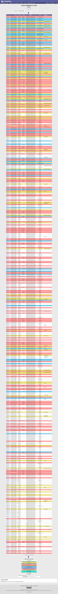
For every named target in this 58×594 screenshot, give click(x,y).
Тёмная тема (29, 587)
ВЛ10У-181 (7, 207)
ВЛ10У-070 (7, 90)
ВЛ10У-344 (8, 383)
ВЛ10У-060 (7, 79)
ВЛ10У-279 (7, 313)
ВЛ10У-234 (8, 264)
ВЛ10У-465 (8, 512)
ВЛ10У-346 (7, 385)
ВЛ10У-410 (8, 454)
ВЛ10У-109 (7, 130)
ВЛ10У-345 (8, 384)
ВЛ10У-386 (8, 428)
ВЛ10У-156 (7, 180)
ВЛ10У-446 (8, 491)
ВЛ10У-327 (8, 364)
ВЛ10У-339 (8, 377)
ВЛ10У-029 (8, 46)
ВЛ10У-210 (7, 238)
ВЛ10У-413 (8, 457)
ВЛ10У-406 (8, 449)
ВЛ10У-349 (8, 388)
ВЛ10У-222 (8, 251)
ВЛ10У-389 (8, 431)
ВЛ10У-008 (7, 23)
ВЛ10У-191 (8, 218)
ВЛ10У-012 (7, 27)
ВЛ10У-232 (7, 262)
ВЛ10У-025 (7, 41)
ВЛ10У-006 (8, 21)
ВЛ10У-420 (8, 464)
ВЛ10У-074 (7, 94)
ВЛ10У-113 (7, 134)
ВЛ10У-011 (8, 26)
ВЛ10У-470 (7, 517)
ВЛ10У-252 (8, 284)
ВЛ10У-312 (7, 348)
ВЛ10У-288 (8, 322)
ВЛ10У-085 (8, 106)
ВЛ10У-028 (7, 45)
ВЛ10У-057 (7, 76)
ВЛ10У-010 (7, 25)
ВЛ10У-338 (7, 376)
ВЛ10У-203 (7, 231)
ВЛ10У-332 (8, 370)
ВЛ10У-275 (8, 308)
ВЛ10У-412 (7, 456)
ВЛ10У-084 (8, 105)
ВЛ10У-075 (7, 95)
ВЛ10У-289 (8, 323)
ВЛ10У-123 (8, 145)
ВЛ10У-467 (8, 514)
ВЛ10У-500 (8, 549)
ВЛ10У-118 (8, 139)
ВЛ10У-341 (8, 379)
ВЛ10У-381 (8, 422)
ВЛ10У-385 (7, 427)
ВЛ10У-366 (8, 406)
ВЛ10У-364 (7, 404)
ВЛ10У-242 (7, 273)
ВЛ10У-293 (8, 328)
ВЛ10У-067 (7, 87)
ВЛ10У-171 (8, 196)
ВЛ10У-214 (7, 243)
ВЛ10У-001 (7, 16)
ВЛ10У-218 (7, 247)
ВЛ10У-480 (8, 528)
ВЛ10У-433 (8, 478)
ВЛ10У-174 (7, 200)
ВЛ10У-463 (8, 510)
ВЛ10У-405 (8, 448)
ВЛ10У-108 (7, 129)
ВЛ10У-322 (7, 359)
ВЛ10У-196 (8, 223)
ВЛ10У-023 (8, 39)
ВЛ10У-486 (8, 534)
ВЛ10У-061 (8, 80)
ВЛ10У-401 (8, 444)
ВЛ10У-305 (8, 341)
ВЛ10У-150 (7, 174)
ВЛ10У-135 (7, 158)
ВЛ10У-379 (7, 420)
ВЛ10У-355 (8, 394)
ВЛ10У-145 (7, 168)
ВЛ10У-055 (7, 74)
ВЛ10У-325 (8, 362)
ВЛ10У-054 (8, 73)
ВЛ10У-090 (7, 109)
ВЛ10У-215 (7, 244)
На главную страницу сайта (24, 585)
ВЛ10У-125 (7, 147)
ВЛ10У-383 (8, 425)
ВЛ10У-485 (8, 533)
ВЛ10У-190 (7, 217)
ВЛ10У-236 (8, 266)
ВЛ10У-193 (8, 220)
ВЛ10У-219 (8, 248)
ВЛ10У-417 (8, 461)
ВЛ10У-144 (8, 167)
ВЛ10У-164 (7, 189)
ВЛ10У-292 (7, 327)
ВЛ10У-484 (8, 532)
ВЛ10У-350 (8, 389)
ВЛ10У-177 (8, 203)
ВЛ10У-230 (8, 260)
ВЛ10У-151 (7, 175)
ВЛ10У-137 (7, 160)
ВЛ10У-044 (8, 62)
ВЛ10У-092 (7, 111)
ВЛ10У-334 (8, 372)
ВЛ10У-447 (8, 492)
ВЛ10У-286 (7, 320)
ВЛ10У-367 (7, 407)
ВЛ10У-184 (8, 210)
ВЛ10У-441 (7, 487)
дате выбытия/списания (40, 10)
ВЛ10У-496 (8, 545)
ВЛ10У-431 (8, 476)
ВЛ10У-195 (8, 222)
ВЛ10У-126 (7, 148)
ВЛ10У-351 (8, 390)
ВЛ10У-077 (8, 97)
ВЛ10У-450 (8, 496)
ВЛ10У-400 (8, 443)
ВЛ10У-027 (7, 44)
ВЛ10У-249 (7, 280)
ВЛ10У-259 (7, 291)
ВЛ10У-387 (8, 429)
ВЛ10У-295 (8, 330)
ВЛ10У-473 (8, 520)
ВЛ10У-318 (8, 355)
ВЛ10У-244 (8, 275)
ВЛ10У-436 (7, 482)
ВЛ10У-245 (7, 276)
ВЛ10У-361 (7, 401)
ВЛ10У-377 (8, 418)
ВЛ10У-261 (7, 293)
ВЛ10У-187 (8, 214)
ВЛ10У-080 (7, 101)
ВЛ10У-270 (8, 303)
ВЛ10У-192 (8, 219)
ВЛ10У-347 (7, 386)
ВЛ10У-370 (8, 411)
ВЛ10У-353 (8, 392)
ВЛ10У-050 (8, 68)
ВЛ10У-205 (8, 233)
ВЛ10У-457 (8, 503)
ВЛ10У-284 (7, 318)
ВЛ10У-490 (8, 539)
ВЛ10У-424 (8, 469)
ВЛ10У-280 (7, 314)
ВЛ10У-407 (8, 450)
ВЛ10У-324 (7, 361)
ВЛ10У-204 (7, 232)
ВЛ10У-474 (8, 521)
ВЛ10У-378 (7, 419)
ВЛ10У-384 (7, 426)
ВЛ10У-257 (8, 289)
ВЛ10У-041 (7, 59)
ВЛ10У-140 (7, 163)
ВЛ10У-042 (7, 60)
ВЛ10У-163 (8, 188)
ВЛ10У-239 (8, 270)
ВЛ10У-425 (7, 470)
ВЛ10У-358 (7, 398)
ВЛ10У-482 (8, 530)
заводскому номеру (28, 10)
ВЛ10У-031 (7, 48)
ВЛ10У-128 (7, 150)
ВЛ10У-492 (7, 541)
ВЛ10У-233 (8, 263)
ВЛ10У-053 (8, 72)
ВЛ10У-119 (7, 140)
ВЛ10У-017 (7, 33)
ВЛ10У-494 (8, 543)
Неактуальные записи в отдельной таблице (34, 575)
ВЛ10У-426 (7, 471)
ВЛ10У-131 (8, 153)
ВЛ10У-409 (7, 453)
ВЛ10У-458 (8, 504)
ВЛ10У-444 (8, 490)
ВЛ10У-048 (7, 66)
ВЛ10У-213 (8, 242)
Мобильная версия (29, 586)
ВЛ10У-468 (7, 515)
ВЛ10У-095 (8, 115)
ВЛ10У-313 (7, 349)
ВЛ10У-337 (7, 375)
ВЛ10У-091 (8, 110)
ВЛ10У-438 (8, 484)
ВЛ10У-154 (8, 178)
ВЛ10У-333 (7, 371)
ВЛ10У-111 (7, 132)
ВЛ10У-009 (8, 24)
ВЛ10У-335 (7, 373)
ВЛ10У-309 (7, 345)
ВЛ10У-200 (7, 228)
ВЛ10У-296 (8, 331)
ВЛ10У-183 (8, 209)
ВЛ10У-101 (7, 121)
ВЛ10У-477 (8, 525)
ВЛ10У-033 (7, 50)
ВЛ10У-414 (7, 458)
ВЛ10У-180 (8, 206)
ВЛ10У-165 (7, 190)
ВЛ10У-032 (8, 49)
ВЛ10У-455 (8, 501)
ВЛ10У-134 (8, 157)
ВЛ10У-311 (8, 347)
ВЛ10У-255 (7, 287)
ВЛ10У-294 (8, 329)
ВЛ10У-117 (8, 138)
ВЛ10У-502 (8, 552)
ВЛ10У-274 (7, 307)
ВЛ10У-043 (7, 61)
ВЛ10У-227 (7, 257)
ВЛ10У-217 (8, 246)
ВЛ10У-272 (7, 305)
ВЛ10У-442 (8, 488)
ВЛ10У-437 (8, 483)
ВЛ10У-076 (8, 96)
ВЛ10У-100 (8, 120)
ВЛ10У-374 (8, 415)
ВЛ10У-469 (8, 516)
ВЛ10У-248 (7, 279)
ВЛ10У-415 (8, 459)
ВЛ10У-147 (8, 171)
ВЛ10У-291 (7, 326)
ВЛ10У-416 (8, 460)
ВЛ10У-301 (8, 336)
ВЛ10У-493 (8, 542)
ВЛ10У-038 (7, 55)
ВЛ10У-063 (8, 82)
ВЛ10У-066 (7, 86)
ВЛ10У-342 (8, 380)
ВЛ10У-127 (8, 149)
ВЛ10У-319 (8, 356)
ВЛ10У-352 (7, 391)
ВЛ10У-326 (7, 363)
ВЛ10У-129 (7, 151)
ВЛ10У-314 (7, 350)
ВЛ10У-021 (7, 37)
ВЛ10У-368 (8, 408)
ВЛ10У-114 (8, 135)
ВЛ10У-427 (7, 472)
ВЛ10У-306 (8, 342)
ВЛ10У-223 (7, 252)
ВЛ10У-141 (7, 164)
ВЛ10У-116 (8, 137)
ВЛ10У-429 (7, 474)
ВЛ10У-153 (8, 177)
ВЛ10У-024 (7, 40)
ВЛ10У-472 (8, 519)
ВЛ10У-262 (8, 294)
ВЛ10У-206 (7, 234)
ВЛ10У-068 (8, 88)
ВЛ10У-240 (7, 271)
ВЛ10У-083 (7, 104)
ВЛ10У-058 (8, 77)
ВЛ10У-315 (8, 351)
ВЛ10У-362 (7, 402)
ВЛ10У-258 (7, 290)
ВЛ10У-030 (8, 47)
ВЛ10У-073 (8, 93)
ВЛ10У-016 (8, 32)
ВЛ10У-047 (7, 65)
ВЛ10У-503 (7, 553)
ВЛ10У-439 (8, 485)
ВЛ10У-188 (7, 215)
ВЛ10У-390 (8, 432)
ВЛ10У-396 (8, 439)
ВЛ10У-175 (8, 201)
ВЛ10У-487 (8, 535)
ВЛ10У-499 (8, 548)
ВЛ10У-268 (7, 301)
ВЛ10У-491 (8, 540)
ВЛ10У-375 (7, 416)
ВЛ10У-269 (7, 302)
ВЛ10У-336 (7, 374)
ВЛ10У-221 (8, 250)
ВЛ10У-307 (7, 343)
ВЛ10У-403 (7, 446)
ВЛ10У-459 (8, 505)
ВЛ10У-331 (8, 369)
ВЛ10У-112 (8, 133)
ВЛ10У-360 (8, 400)
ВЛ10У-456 (8, 502)
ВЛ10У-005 (7, 20)
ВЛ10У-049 (7, 67)
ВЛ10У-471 (7, 518)
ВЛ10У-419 (8, 463)
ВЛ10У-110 (7, 131)
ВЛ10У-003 (7, 18)
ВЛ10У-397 (8, 440)
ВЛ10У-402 (8, 445)
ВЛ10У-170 (7, 195)
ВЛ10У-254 (8, 286)
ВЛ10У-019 (7, 35)
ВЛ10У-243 (7, 274)
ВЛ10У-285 (7, 319)
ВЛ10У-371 (8, 412)
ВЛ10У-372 (8, 413)
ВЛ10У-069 (7, 89)
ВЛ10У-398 (7, 441)
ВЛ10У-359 (8, 399)
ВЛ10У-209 (8, 237)
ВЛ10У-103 (8, 123)
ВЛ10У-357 (8, 397)
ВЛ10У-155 (7, 179)
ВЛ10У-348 (8, 387)
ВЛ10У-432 (8, 477)
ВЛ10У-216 (8, 245)
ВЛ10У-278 (8, 312)
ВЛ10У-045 (8, 63)
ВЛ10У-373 (8, 414)
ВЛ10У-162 (7, 187)
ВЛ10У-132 (8, 154)
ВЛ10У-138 (7, 161)
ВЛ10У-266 (8, 299)
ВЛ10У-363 (7, 403)
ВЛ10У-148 (8, 172)
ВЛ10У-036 (7, 53)
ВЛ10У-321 (7, 358)
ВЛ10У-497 (7, 546)
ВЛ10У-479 (8, 527)
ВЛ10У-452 (7, 498)
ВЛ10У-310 (7, 346)
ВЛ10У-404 (8, 447)
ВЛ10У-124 (8, 146)
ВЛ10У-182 (8, 208)
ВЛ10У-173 (8, 199)
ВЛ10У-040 (7, 58)
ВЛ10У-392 (8, 434)
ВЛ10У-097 (8, 117)
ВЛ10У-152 (7, 176)
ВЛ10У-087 (8, 108)
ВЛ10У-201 (8, 229)
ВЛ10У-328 (7, 365)
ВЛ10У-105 (7, 125)
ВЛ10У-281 (8, 315)
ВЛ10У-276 (8, 309)
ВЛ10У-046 (7, 64)
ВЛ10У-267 (7, 300)
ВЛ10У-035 (8, 52)
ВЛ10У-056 (7, 75)
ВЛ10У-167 (8, 192)
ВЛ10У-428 (7, 473)
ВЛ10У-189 (7, 216)
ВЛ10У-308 (7, 344)
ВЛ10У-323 (7, 360)
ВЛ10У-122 (7, 144)
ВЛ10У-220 (8, 249)
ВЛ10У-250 (8, 281)
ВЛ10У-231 (7, 261)
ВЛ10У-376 (8, 417)
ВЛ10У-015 (7, 31)
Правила (31, 585)
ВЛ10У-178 (7, 204)
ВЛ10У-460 (8, 506)
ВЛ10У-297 (8, 332)
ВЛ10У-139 (8, 162)
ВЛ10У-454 (8, 500)
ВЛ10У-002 (7, 17)
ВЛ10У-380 (8, 421)
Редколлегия (36, 585)
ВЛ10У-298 (8, 333)
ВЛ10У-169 (7, 194)
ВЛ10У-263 (7, 295)
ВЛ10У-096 (8, 116)
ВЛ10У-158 (8, 182)
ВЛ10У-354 (8, 393)
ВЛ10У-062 (7, 81)
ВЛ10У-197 (8, 224)
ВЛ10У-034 (8, 51)
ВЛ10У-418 (8, 462)
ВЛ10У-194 (7, 221)
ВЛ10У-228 (8, 258)
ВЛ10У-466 (8, 513)
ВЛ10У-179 (8, 205)
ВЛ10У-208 (8, 236)
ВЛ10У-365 (8, 405)
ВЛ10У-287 (7, 321)
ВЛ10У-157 (7, 181)
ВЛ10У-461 (8, 507)
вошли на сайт (5, 580)
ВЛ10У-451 (8, 497)
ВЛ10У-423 (7, 468)
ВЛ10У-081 (8, 102)
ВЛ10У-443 (7, 489)
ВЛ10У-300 (8, 335)
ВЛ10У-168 (8, 193)
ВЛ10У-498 (8, 547)
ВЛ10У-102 (8, 122)
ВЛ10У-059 (8, 78)
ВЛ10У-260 (7, 292)
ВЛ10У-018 (7, 34)
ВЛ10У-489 (8, 538)
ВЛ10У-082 (8, 103)
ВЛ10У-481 (7, 529)
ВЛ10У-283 (7, 317)
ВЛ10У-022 (7, 38)
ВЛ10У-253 (8, 285)
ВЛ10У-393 (8, 435)
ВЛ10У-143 (8, 166)
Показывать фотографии (32, 576)
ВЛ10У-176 (8, 202)
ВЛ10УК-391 (8, 433)
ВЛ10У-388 (7, 430)
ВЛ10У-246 (8, 277)
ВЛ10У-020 (8, 36)
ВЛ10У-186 (7, 213)
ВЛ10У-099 (7, 119)
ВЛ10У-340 (8, 378)
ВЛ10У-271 (8, 304)
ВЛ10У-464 (8, 511)
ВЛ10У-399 (8, 442)
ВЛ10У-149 (7, 173)
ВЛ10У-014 (7, 30)
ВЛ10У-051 (7, 69)
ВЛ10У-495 (7, 544)
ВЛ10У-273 (8, 306)
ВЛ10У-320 (8, 357)
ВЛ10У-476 (8, 524)
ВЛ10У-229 (8, 259)
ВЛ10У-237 (7, 267)
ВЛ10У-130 (7, 152)
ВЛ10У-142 (8, 165)
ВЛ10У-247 (7, 278)
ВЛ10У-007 (7, 22)
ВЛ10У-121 (8, 143)
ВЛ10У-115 (7, 136)
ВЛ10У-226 (8, 256)
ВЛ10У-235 (7, 265)
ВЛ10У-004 (7, 19)
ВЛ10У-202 (7, 230)
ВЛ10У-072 (7, 92)
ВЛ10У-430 (8, 475)
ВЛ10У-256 (8, 288)
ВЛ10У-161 (8, 186)
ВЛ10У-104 (7, 124)
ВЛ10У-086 (8, 107)
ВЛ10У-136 (7, 159)
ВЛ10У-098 (8, 118)
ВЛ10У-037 (7, 54)
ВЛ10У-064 (7, 83)
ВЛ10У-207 (8, 235)
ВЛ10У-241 (7, 272)
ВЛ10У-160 (8, 185)
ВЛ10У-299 (8, 334)
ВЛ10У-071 (7, 91)
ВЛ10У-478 (8, 526)
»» (30, 12)
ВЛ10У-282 (8, 316)
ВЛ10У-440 (8, 486)
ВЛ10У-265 (8, 298)
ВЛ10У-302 (7, 337)
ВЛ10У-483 (7, 531)
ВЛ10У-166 (8, 191)
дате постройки (33, 10)
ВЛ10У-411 (8, 455)
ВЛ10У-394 (8, 436)
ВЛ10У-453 (7, 499)
